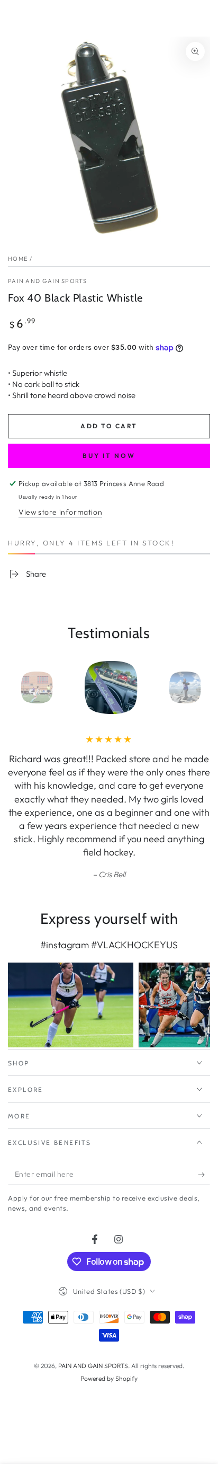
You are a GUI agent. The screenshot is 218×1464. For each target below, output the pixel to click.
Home (18, 258)
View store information (60, 512)
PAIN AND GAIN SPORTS (47, 281)
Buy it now (109, 456)
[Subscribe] (204, 1174)
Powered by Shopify (109, 1378)
